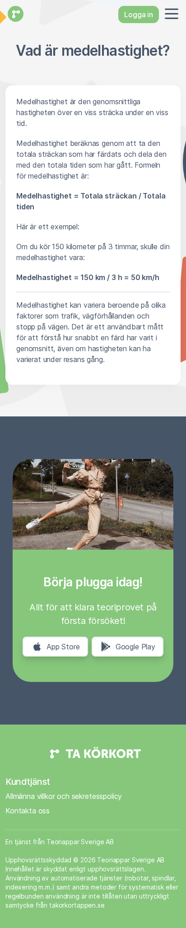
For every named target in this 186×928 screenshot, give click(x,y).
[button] (170, 14)
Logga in (138, 14)
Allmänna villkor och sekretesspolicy (63, 796)
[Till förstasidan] (14, 14)
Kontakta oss (27, 810)
